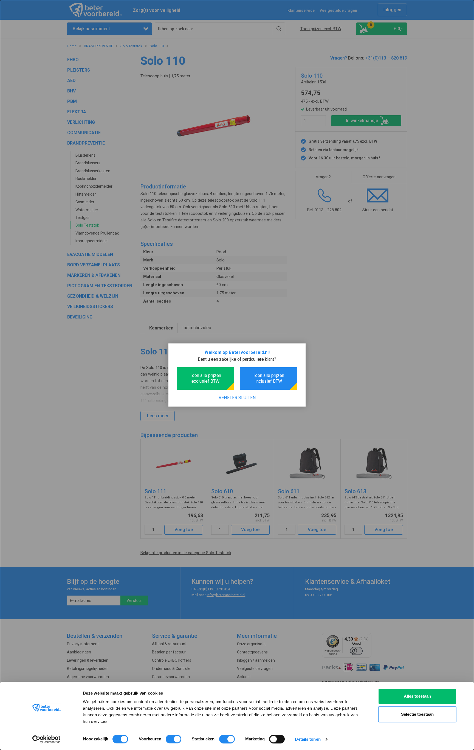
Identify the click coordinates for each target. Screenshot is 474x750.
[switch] (173, 739)
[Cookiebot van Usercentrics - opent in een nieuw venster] (46, 739)
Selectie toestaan (417, 714)
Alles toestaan (417, 696)
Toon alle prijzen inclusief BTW (268, 378)
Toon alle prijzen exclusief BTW (205, 378)
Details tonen (307, 739)
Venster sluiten (237, 397)
